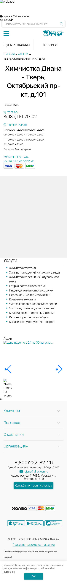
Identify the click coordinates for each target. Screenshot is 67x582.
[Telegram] (40, 502)
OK (34, 576)
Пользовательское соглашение (33, 544)
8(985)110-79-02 (20, 117)
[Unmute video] (33, 9)
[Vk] (20, 502)
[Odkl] (27, 502)
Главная (9, 54)
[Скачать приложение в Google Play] (35, 523)
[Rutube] (34, 502)
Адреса (23, 54)
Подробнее (8, 571)
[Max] (47, 502)
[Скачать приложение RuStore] (53, 523)
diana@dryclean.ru (36, 471)
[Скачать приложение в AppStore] (16, 523)
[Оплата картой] (19, 508)
